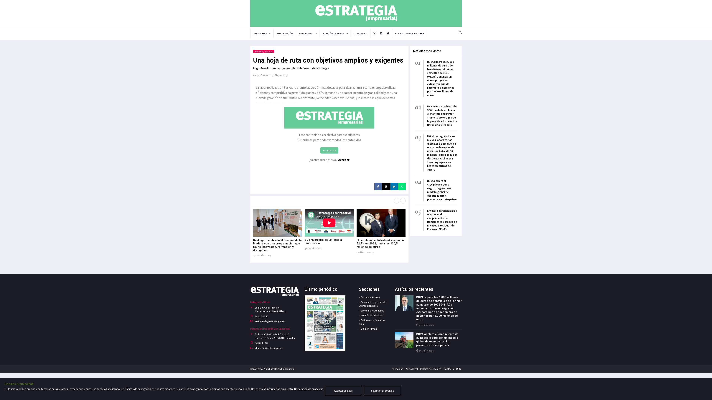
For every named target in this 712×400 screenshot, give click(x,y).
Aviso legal (412, 369)
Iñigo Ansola (261, 75)
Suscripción (284, 33)
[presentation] (396, 201)
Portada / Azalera (264, 51)
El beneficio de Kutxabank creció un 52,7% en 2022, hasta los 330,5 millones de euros (380, 244)
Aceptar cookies (343, 390)
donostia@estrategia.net (269, 348)
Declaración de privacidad (308, 389)
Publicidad (306, 33)
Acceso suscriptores (409, 33)
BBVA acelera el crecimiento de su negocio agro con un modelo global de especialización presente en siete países (442, 190)
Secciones (260, 33)
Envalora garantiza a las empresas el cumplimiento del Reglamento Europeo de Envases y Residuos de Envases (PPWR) (442, 220)
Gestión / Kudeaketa (372, 315)
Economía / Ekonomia (372, 310)
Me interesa (329, 150)
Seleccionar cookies (382, 390)
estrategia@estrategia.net (270, 321)
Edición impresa (333, 33)
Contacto (360, 33)
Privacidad (397, 369)
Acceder (344, 160)
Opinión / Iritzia (369, 328)
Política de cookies (430, 369)
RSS (458, 369)
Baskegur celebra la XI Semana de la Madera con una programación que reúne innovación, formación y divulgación (277, 245)
